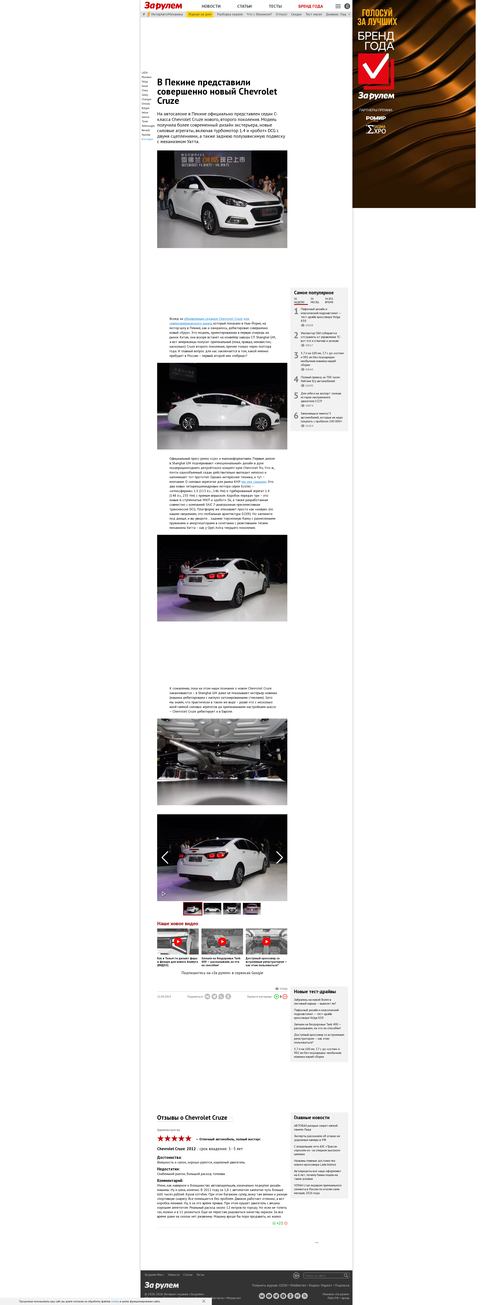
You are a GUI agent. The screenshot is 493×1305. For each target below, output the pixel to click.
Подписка (342, 1285)
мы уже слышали (253, 481)
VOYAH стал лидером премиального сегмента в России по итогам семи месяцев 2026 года (318, 1189)
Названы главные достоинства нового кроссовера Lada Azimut (315, 1162)
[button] (204, 1301)
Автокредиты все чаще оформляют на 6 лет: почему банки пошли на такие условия (317, 1175)
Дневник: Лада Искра (342, 14)
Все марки (147, 139)
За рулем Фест (154, 1274)
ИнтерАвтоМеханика (167, 14)
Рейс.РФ (333, 1298)
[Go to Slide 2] (212, 908)
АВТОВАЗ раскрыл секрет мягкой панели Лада (316, 1127)
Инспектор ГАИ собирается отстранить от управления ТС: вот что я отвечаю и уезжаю (321, 337)
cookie (115, 1301)
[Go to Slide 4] (251, 908)
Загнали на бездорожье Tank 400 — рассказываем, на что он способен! (317, 1026)
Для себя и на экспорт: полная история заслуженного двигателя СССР (321, 397)
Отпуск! (281, 14)
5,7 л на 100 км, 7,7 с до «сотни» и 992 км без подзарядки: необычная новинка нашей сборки (322, 359)
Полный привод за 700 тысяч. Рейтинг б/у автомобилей (320, 379)
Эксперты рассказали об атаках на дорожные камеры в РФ (317, 1138)
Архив (345, 1298)
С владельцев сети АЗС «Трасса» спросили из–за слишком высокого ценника (317, 1150)
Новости (211, 6)
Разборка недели (230, 14)
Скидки (296, 14)
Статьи (244, 6)
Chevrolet (165, 1148)
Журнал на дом (200, 14)
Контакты (217, 1298)
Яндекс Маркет (320, 1285)
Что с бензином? (259, 14)
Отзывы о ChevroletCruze (195, 1117)
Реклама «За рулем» (336, 1294)
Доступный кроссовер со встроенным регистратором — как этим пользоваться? (319, 1038)
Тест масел (313, 14)
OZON (283, 1285)
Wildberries (298, 1285)
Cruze (180, 1148)
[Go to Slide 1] (192, 908)
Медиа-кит (233, 1298)
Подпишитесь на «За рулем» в (222, 973)
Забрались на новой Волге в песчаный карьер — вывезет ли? (315, 1001)
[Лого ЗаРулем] (163, 6)
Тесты (275, 6)
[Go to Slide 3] (232, 908)
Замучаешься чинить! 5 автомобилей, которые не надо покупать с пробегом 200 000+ (322, 417)
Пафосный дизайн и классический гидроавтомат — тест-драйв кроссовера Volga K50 (321, 315)
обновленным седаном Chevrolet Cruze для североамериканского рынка (209, 320)
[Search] (346, 1275)
